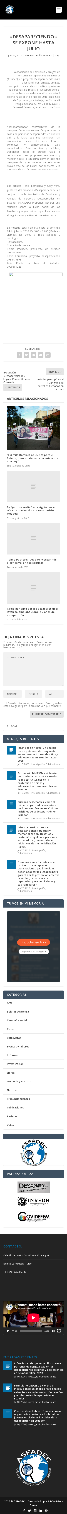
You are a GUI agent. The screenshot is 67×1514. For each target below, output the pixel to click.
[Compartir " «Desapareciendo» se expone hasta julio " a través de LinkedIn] (33, 355)
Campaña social (17, 1020)
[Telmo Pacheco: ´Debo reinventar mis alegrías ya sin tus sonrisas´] (33, 538)
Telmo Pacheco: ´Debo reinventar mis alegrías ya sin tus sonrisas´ (32, 561)
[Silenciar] (53, 1331)
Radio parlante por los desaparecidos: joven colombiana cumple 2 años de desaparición (32, 612)
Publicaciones (44, 55)
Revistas (12, 1116)
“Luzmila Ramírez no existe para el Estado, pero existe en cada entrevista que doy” (33, 458)
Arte (9, 1003)
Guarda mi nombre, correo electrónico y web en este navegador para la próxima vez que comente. (33, 704)
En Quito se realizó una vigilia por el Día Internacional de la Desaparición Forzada (31, 510)
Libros (10, 1072)
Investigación (38, 764)
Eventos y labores (18, 1046)
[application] (33, 1318)
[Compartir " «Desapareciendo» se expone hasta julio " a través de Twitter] (26, 355)
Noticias (30, 55)
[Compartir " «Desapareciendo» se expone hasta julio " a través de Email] (40, 355)
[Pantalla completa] (59, 1331)
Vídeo (10, 1125)
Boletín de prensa (18, 1011)
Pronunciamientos (18, 1098)
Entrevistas (14, 1037)
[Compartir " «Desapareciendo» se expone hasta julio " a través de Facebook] (19, 355)
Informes (12, 1055)
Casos (10, 1029)
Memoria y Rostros (19, 1081)
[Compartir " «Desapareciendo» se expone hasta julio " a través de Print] (47, 355)
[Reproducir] (8, 1331)
